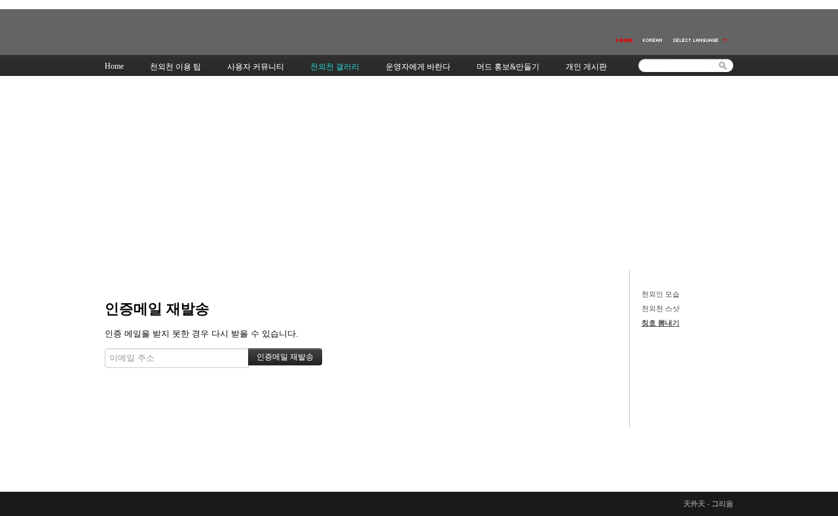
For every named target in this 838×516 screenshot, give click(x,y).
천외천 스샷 (661, 308)
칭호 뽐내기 (661, 323)
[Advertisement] (419, 171)
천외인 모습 (661, 294)
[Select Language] (700, 40)
